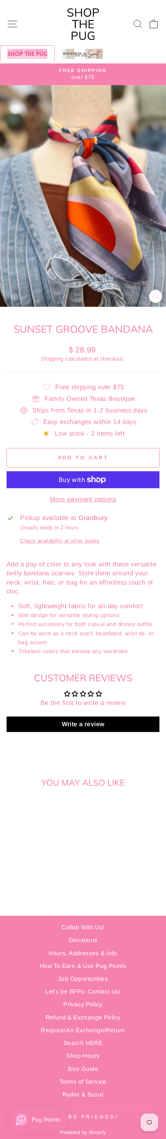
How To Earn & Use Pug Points (83, 966)
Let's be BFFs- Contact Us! (83, 991)
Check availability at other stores (59, 541)
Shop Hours (83, 1055)
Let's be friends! (81, 1117)
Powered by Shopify (83, 1132)
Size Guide (83, 1068)
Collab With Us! (82, 927)
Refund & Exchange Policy (83, 1017)
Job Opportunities (83, 978)
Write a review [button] (83, 724)
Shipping (52, 359)
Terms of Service (83, 1081)
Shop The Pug (83, 24)
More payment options (83, 499)
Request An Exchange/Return (83, 1030)
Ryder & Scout (83, 1094)
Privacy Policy (83, 1004)
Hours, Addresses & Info (83, 953)
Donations (83, 940)
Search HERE (83, 1043)
